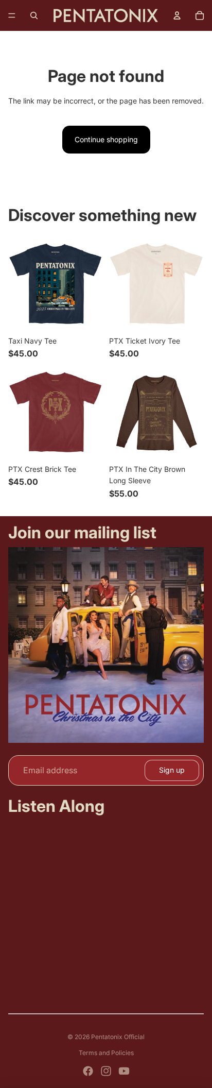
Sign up (172, 770)
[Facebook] (88, 1071)
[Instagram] (106, 1071)
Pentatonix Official (118, 1037)
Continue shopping (106, 139)
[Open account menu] (177, 15)
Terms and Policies (106, 1053)
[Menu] (12, 15)
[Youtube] (124, 1071)
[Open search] (34, 15)
